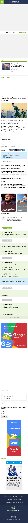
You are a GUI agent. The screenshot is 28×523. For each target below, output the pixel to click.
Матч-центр (22, 32)
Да (3, 411)
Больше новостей (14, 317)
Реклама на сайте (17, 499)
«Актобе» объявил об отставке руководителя (13, 269)
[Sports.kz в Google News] (14, 347)
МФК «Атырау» (4, 146)
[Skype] (21, 150)
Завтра (13, 32)
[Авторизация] (26, 1)
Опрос (3, 403)
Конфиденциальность (10, 502)
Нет (4, 413)
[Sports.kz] (14, 1)
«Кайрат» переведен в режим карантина (12, 253)
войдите (9, 220)
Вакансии (15, 496)
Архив (17, 502)
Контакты (21, 496)
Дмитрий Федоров (12, 138)
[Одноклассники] (11, 150)
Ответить (5, 416)
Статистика (9, 499)
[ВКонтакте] (9, 150)
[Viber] (17, 150)
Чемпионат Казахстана (8, 396)
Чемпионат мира (7, 398)
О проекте (9, 496)
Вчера (3, 32)
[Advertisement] (14, 18)
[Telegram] (23, 150)
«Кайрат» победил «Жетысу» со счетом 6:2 (12, 264)
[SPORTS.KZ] (14, 438)
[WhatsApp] (19, 150)
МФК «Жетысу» (12, 146)
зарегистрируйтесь (18, 220)
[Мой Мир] (13, 150)
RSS (22, 502)
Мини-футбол (6, 78)
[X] (15, 150)
